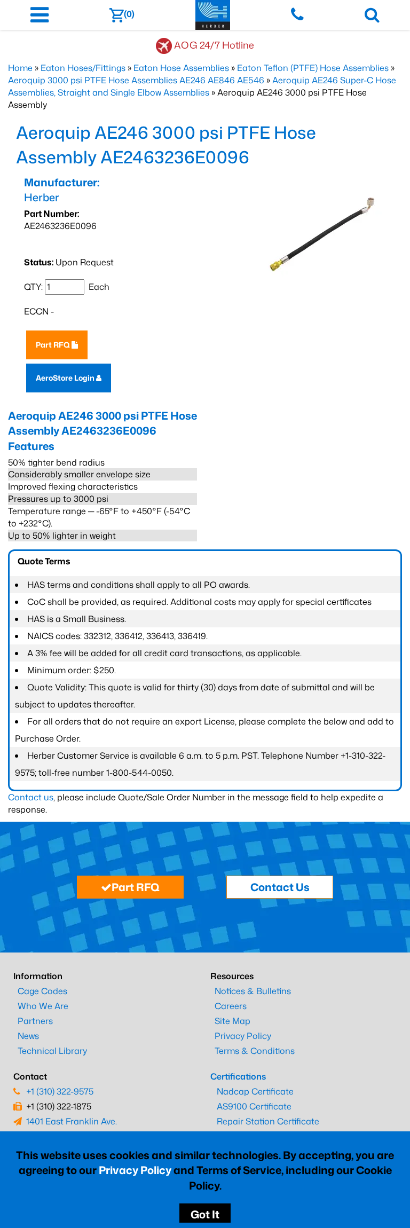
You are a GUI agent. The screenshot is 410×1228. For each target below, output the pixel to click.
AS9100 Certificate (254, 1106)
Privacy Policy (135, 1169)
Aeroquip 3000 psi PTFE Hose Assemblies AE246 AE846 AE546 (136, 80)
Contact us (30, 797)
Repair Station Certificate (268, 1121)
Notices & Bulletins (253, 991)
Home (20, 68)
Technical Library (52, 1051)
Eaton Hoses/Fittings (83, 68)
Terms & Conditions (255, 1051)
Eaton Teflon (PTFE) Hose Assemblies (313, 68)
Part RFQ (54, 345)
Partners (35, 1021)
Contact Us (280, 886)
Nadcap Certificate (255, 1091)
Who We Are (43, 1006)
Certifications (238, 1076)
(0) (129, 14)
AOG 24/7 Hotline (214, 45)
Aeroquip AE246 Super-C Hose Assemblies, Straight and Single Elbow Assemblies (202, 86)
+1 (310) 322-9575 (59, 1091)
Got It (205, 1214)
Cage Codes (42, 991)
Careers (231, 1006)
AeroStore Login (66, 378)
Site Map (232, 1021)
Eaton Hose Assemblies (181, 68)
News (28, 1036)
